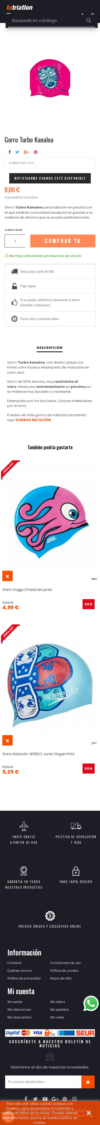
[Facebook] (25, 1099)
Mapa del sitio (61, 978)
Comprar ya (63, 241)
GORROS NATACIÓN (33, 419)
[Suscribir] (88, 1082)
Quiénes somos (19, 970)
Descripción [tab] (50, 347)
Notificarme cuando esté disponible (50, 178)
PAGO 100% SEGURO (76, 882)
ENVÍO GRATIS (24, 837)
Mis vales (57, 1017)
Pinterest (35, 152)
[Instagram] (74, 1099)
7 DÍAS (76, 842)
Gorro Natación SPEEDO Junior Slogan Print (38, 754)
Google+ (26, 152)
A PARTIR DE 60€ (23, 842)
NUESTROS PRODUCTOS (23, 887)
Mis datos (57, 1002)
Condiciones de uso (65, 963)
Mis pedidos (59, 1009)
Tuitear (17, 152)
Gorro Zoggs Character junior (27, 589)
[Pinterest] (64, 1099)
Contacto (14, 963)
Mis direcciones (19, 1009)
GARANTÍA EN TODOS (23, 882)
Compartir (9, 152)
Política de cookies (64, 970)
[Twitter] (35, 1099)
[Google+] (55, 1099)
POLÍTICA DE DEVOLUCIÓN (76, 837)
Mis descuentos (19, 1017)
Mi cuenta (14, 1002)
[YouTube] (45, 1099)
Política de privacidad (24, 978)
